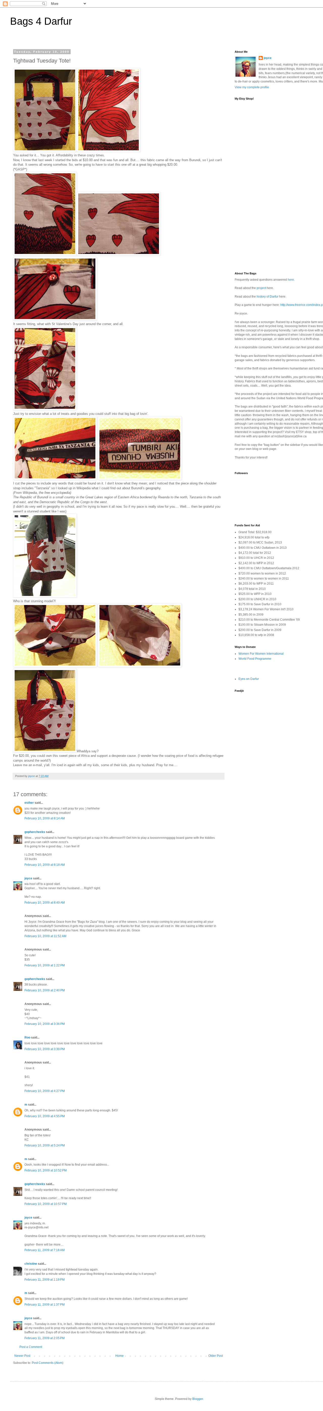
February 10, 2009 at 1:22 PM (44, 965)
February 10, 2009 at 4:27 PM (44, 1091)
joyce (28, 878)
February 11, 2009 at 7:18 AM (44, 1250)
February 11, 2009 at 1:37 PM (44, 1304)
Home (119, 1356)
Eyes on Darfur (248, 679)
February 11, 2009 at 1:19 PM (44, 1279)
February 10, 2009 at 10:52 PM (45, 1170)
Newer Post (22, 1356)
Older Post (215, 1356)
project (261, 288)
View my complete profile (252, 87)
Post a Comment (30, 1347)
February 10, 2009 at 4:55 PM (44, 1116)
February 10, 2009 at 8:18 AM (44, 865)
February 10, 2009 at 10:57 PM (45, 1204)
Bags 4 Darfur (41, 21)
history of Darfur (267, 296)
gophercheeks (34, 832)
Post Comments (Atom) (47, 1363)
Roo (27, 1037)
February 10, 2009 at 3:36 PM (44, 1024)
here (291, 279)
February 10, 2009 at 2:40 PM (44, 990)
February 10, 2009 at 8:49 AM (44, 902)
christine (30, 1263)
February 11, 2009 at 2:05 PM (44, 1338)
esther (29, 802)
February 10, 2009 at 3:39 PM (44, 1049)
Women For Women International (261, 653)
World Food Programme (254, 658)
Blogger (197, 1399)
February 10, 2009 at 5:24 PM (44, 1145)
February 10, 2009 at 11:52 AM (45, 936)
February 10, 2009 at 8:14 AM (44, 818)
